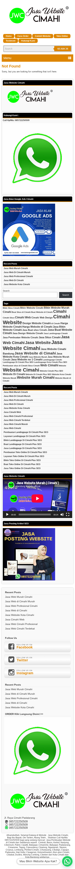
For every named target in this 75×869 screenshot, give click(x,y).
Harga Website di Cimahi (37, 326)
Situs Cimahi (34, 366)
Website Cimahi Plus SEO (51, 371)
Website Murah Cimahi (36, 377)
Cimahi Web (23, 317)
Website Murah (9, 378)
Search (62, 48)
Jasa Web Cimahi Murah (16, 424)
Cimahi (59, 311)
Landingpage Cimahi (52, 360)
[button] (67, 861)
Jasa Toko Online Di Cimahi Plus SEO (22, 468)
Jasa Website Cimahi (32, 345)
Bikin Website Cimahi (31, 308)
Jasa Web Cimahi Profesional (18, 416)
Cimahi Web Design (42, 317)
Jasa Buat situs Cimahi (34, 330)
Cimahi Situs (8, 318)
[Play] (7, 514)
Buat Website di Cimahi (42, 312)
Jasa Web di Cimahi (14, 280)
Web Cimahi (49, 365)
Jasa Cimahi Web (12, 412)
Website (62, 366)
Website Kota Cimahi (61, 374)
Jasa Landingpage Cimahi (56, 333)
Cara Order (23, 36)
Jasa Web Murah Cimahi (16, 268)
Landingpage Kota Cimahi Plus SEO (50, 362)
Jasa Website (38, 342)
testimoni (10, 41)
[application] (37, 498)
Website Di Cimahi (14, 374)
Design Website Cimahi (36, 323)
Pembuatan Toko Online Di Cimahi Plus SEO (25, 452)
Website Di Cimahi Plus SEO (38, 374)
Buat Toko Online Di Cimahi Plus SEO (22, 464)
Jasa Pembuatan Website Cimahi (20, 337)
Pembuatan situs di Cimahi (15, 366)
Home (9, 36)
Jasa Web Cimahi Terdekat (17, 420)
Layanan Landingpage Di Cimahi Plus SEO (24, 436)
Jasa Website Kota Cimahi (17, 284)
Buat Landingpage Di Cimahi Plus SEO (23, 444)
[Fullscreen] (67, 514)
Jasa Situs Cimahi (50, 337)
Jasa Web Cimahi (12, 428)
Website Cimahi (21, 370)
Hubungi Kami (28, 41)
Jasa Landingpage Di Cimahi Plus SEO (23, 448)
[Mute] (62, 514)
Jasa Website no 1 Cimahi (26, 359)
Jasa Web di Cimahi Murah (17, 272)
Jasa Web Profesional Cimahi (18, 276)
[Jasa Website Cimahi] (37, 29)
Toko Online (62, 36)
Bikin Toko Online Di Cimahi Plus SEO (22, 460)
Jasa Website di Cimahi (35, 353)
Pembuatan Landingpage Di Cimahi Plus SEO (26, 432)
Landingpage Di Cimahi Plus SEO (18, 362)
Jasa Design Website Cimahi (28, 333)
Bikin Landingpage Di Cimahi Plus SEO (23, 440)
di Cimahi (55, 323)
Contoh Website (43, 36)
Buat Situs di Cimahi (21, 312)
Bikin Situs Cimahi (11, 308)
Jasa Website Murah (38, 357)
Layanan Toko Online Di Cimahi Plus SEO (24, 456)
